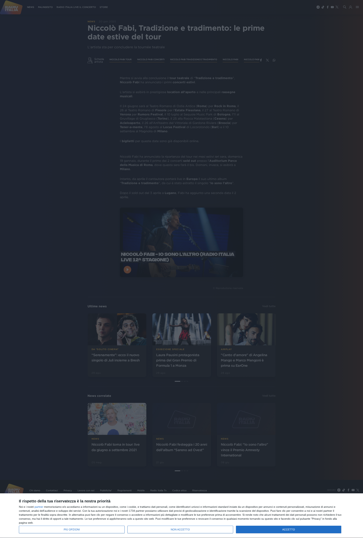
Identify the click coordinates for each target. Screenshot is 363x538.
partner (39, 506)
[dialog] (181, 516)
